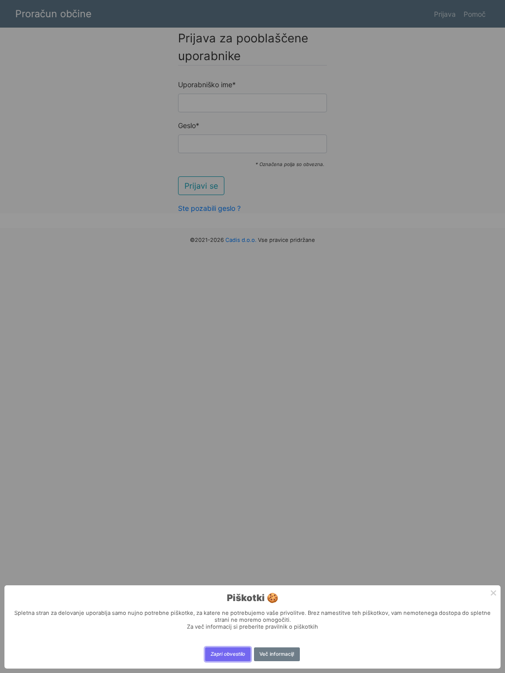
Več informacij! (276, 654)
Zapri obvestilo (228, 654)
